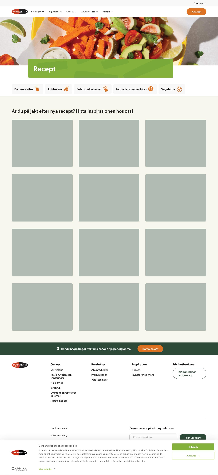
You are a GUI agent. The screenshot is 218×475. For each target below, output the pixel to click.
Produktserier (99, 167)
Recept (136, 162)
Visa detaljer (45, 469)
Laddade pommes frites (131, 89)
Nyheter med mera (143, 167)
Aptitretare (55, 89)
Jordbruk (56, 180)
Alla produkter (99, 162)
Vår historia (57, 162)
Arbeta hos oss (59, 193)
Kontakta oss (150, 141)
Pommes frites (23, 89)
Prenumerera (193, 230)
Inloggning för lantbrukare (187, 166)
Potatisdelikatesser (89, 89)
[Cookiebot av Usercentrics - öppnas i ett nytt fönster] (19, 469)
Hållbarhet (57, 175)
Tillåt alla (193, 447)
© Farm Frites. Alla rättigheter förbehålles (73, 243)
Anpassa (191, 455)
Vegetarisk (168, 89)
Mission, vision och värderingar (61, 168)
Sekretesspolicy (59, 228)
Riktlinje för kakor (60, 235)
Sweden (198, 3)
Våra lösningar (99, 172)
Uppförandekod (59, 220)
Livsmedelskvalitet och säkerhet (64, 186)
